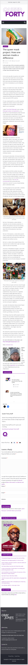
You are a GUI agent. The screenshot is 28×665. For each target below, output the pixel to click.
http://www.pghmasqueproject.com (11, 341)
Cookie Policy (17, 656)
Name (3, 486)
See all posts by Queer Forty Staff (10, 429)
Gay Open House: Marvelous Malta (9, 575)
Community (5, 46)
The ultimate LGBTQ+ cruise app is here (10, 585)
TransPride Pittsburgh (11, 109)
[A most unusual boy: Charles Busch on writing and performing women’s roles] (7, 391)
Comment (4, 458)
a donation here (9, 344)
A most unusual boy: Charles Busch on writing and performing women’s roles (16, 394)
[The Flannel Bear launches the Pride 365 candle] (8, 379)
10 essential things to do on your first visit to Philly (12, 558)
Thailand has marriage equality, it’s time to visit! (12, 560)
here (15, 594)
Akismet (20, 480)
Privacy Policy (11, 656)
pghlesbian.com (14, 365)
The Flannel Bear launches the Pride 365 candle (17, 381)
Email (3, 492)
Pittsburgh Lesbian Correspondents (11, 111)
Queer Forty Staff (16, 60)
